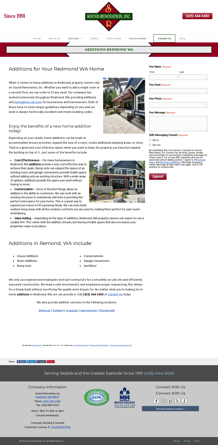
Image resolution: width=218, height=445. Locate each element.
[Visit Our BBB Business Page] (184, 401)
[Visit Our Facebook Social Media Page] (156, 401)
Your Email (159, 84)
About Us (54, 38)
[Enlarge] (141, 82)
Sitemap (176, 441)
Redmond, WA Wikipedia (99, 345)
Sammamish (88, 310)
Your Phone (160, 98)
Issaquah (72, 310)
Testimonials (113, 38)
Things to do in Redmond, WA (121, 345)
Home (37, 38)
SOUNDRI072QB (60, 427)
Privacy (187, 441)
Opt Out (156, 145)
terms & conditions (170, 162)
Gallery (94, 38)
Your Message (162, 112)
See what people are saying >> (170, 408)
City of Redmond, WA (81, 345)
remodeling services (28, 102)
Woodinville (107, 310)
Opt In (155, 140)
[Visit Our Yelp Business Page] (177, 401)
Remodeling (36, 345)
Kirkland (58, 310)
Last (181, 72)
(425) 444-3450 (197, 16)
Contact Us (164, 38)
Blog (182, 38)
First (152, 72)
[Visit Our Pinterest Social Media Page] (170, 401)
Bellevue (44, 310)
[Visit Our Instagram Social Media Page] (163, 401)
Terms (197, 441)
